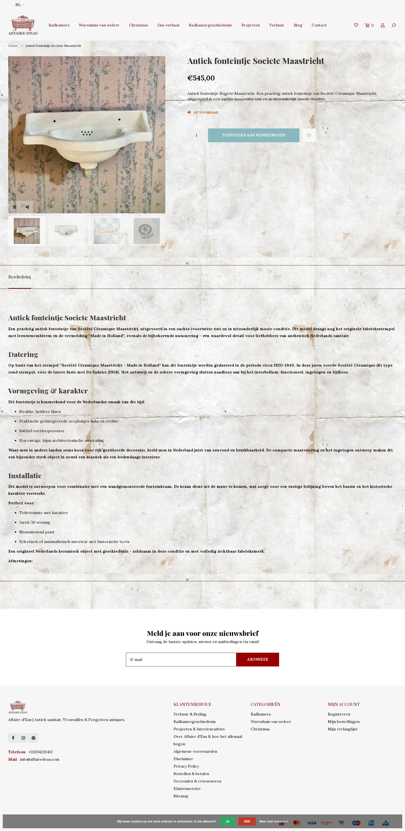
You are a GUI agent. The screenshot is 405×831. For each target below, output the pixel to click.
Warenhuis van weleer (99, 25)
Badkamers (58, 25)
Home (13, 46)
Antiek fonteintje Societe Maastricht (53, 46)
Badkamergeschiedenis (210, 25)
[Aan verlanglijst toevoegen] (309, 135)
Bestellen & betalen (191, 773)
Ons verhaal (168, 25)
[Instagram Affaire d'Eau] (23, 738)
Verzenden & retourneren (197, 781)
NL (18, 4)
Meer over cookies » (273, 821)
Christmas (138, 25)
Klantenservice (187, 788)
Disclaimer (183, 758)
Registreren (339, 714)
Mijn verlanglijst (343, 729)
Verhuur (276, 25)
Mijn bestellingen (344, 721)
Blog (298, 25)
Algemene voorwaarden (195, 751)
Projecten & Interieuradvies (199, 729)
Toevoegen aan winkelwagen (253, 135)
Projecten (250, 25)
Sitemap (181, 796)
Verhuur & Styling (190, 714)
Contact (319, 25)
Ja (227, 821)
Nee (247, 821)
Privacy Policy (186, 766)
